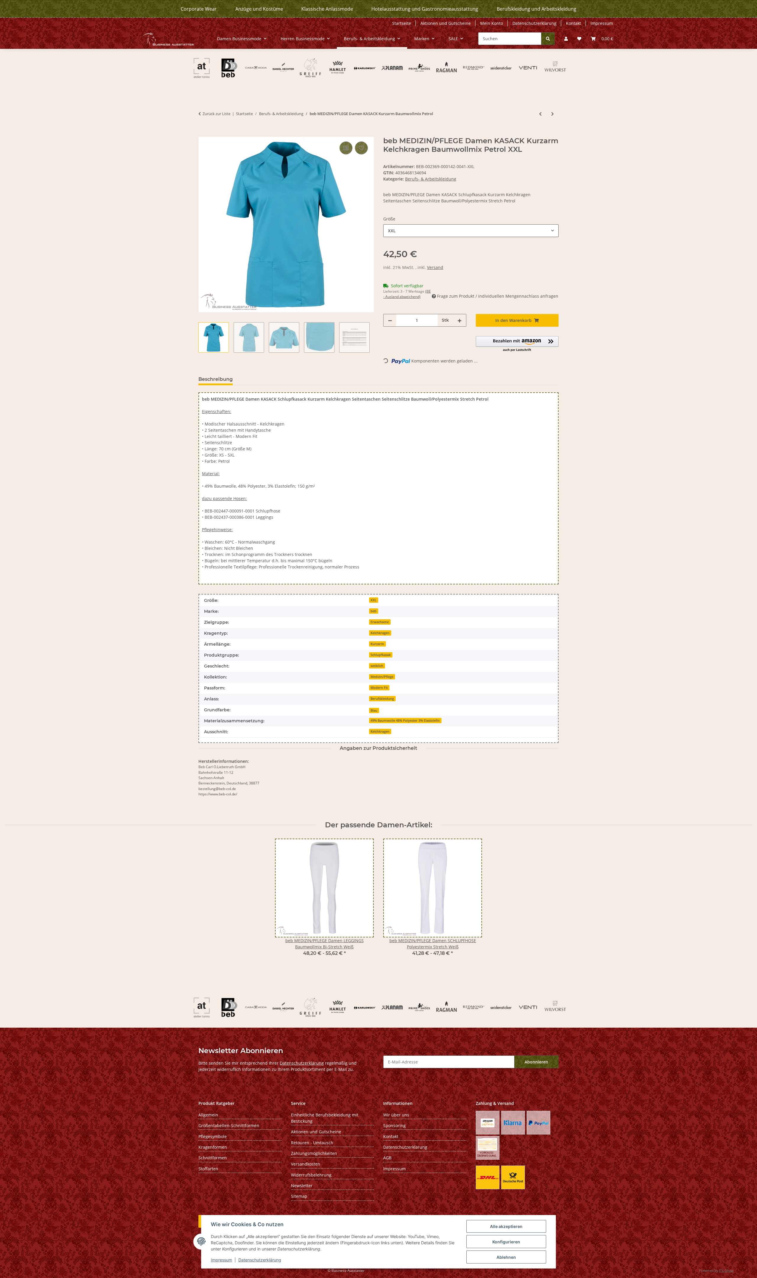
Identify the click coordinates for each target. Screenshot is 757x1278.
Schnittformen (212, 1158)
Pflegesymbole (212, 1136)
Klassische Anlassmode (327, 9)
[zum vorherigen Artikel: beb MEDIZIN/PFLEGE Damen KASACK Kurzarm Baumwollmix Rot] (540, 113)
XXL (373, 600)
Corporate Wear (199, 9)
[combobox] (471, 230)
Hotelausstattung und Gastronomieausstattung (424, 9)
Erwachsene (380, 622)
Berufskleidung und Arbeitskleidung (536, 9)
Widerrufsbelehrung (311, 1175)
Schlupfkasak (381, 655)
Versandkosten (305, 1164)
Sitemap (299, 1196)
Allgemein (208, 1115)
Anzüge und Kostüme (259, 9)
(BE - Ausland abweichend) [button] (407, 294)
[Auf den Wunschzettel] (361, 147)
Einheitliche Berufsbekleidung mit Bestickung (324, 1118)
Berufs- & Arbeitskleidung (430, 179)
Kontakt (573, 23)
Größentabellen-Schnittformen (228, 1125)
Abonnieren (536, 1062)
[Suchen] (548, 38)
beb (373, 611)
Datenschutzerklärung (259, 1259)
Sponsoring (394, 1125)
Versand (435, 267)
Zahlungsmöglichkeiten (314, 1153)
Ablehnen (506, 1257)
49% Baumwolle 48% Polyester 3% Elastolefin (405, 720)
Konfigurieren (506, 1241)
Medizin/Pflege (382, 677)
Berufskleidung (382, 699)
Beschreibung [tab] (215, 379)
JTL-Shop (726, 1270)
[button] (565, 38)
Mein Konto (491, 23)
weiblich (377, 666)
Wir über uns (396, 1115)
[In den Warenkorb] (203, 133)
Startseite (401, 23)
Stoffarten (208, 1168)
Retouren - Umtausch (312, 1142)
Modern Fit (379, 688)
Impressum (221, 1259)
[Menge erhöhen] (459, 320)
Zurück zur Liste (216, 113)
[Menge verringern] (390, 320)
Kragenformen (212, 1147)
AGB (387, 1158)
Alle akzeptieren (506, 1226)
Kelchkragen (380, 633)
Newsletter (302, 1185)
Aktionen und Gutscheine (445, 23)
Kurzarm (377, 644)
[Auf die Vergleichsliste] (345, 147)
